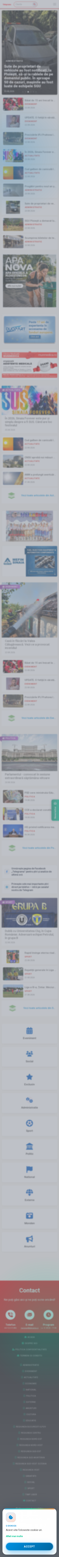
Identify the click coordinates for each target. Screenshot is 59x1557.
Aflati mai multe (14, 1536)
